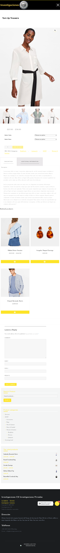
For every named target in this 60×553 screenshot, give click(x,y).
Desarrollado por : (30, 544)
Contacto (12, 502)
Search (7, 400)
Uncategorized (9, 440)
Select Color (8, 135)
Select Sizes (8, 139)
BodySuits (23, 151)
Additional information (29, 161)
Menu (58, 5)
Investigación (5, 502)
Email (7, 368)
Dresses (10, 435)
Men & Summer (11, 424)
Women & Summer (11, 429)
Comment (7, 337)
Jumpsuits (35, 151)
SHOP (45, 151)
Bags (8, 422)
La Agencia (5, 500)
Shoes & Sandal (11, 427)
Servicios (7, 414)
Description (8, 161)
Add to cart (18, 147)
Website (7, 375)
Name (7, 361)
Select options (15, 261)
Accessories (10, 419)
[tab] (8, 161)
